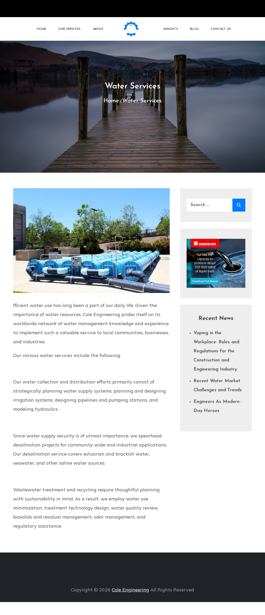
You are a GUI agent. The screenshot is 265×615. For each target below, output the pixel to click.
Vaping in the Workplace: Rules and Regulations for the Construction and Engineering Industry (216, 351)
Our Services (69, 29)
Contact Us (221, 29)
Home (41, 29)
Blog (194, 29)
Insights (171, 29)
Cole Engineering (130, 590)
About (98, 29)
